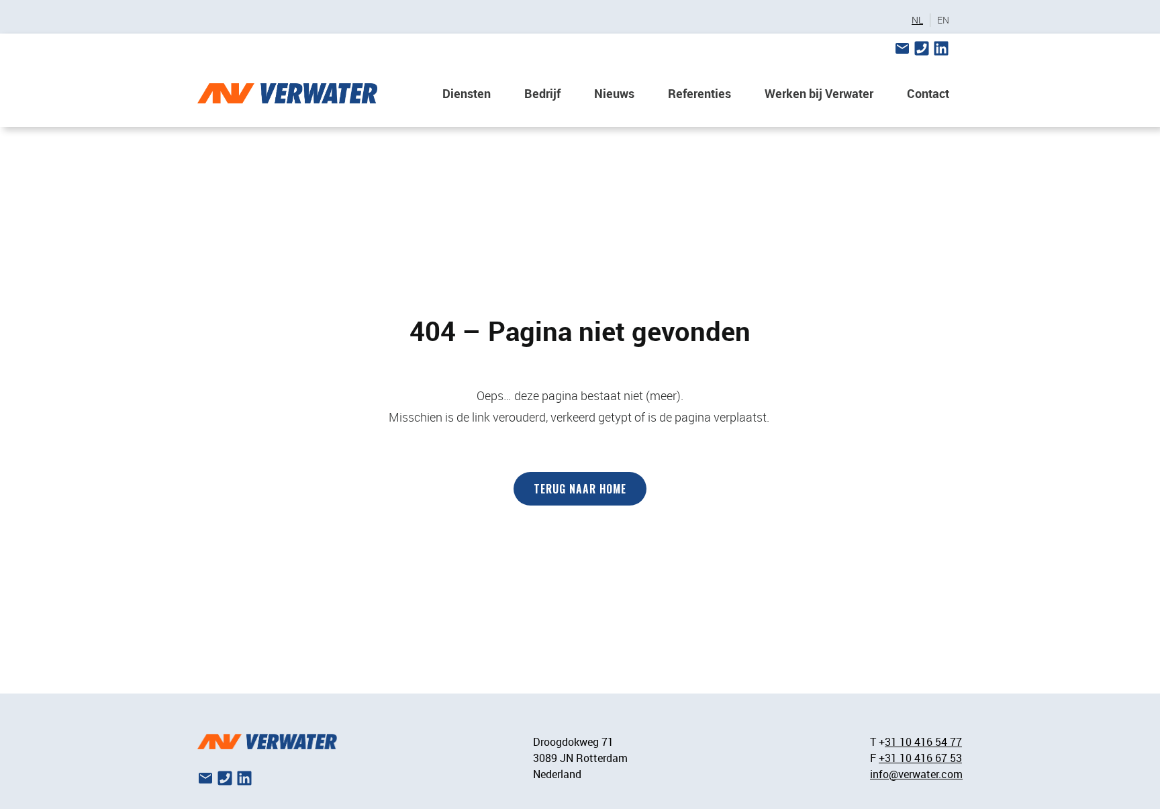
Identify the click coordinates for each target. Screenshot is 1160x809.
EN (943, 20)
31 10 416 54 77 (923, 741)
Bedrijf (542, 93)
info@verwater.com (916, 774)
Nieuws (614, 93)
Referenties (699, 93)
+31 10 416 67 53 (920, 758)
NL (917, 20)
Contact (928, 93)
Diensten (466, 93)
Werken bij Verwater (819, 93)
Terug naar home (580, 489)
